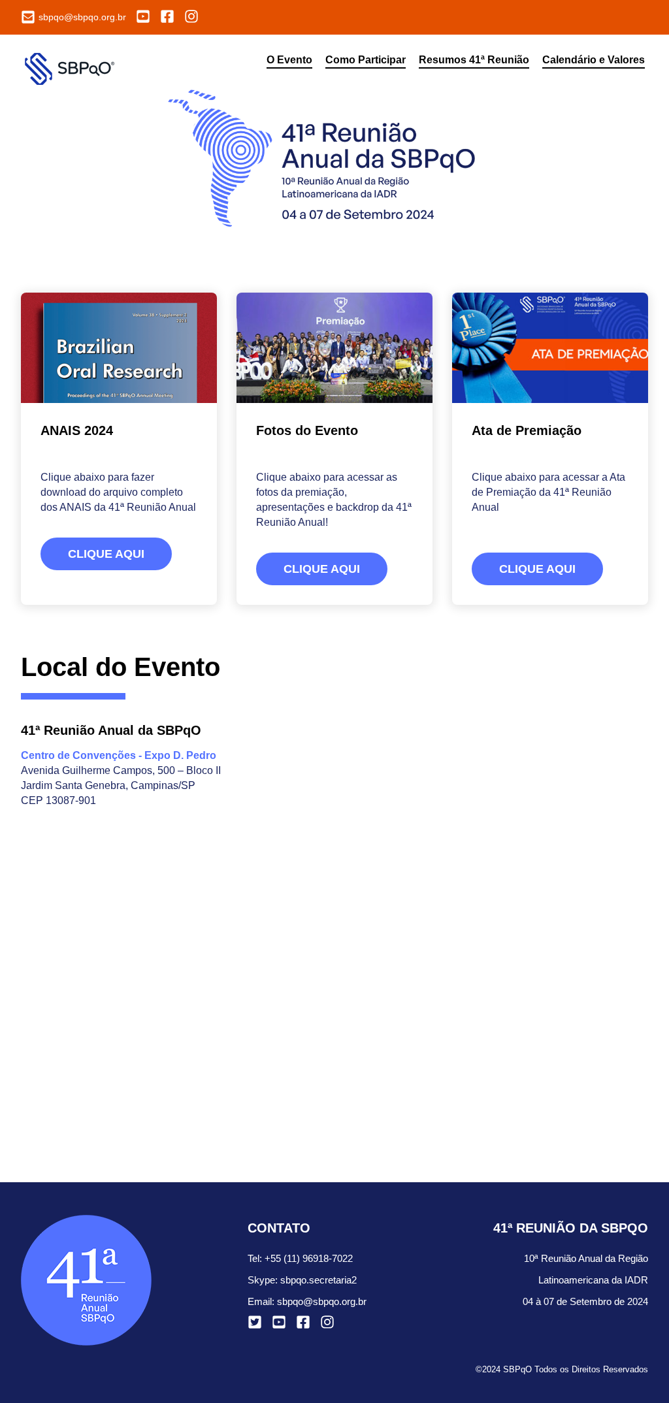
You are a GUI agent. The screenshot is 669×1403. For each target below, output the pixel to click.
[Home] (72, 67)
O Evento (289, 59)
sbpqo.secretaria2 (318, 1279)
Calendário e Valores (593, 59)
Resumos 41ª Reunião (474, 59)
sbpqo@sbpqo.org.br (322, 1301)
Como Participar (365, 59)
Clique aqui (106, 553)
